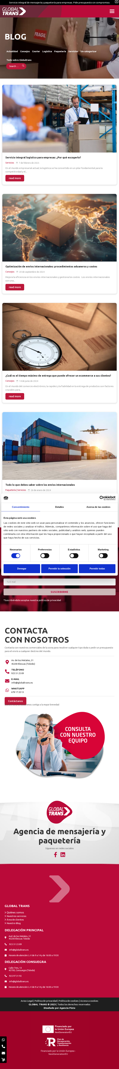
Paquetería (60, 51)
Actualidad (12, 51)
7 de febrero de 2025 (29, 163)
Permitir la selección (59, 568)
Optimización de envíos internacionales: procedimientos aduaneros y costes (51, 266)
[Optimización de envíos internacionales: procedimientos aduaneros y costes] (59, 228)
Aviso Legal (27, 1001)
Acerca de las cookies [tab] (98, 507)
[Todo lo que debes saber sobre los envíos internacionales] (59, 446)
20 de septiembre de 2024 (31, 272)
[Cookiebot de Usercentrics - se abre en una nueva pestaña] (101, 498)
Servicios (73, 51)
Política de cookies (69, 1001)
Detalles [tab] (59, 507)
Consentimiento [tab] (20, 507)
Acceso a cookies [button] (89, 1001)
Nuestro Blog (14, 923)
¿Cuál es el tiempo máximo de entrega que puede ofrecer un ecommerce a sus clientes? (58, 375)
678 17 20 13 (17, 692)
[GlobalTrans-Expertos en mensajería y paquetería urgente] (14, 11)
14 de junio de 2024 (28, 381)
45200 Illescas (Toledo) (23, 663)
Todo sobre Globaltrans (19, 60)
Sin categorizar (88, 51)
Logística (47, 51)
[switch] (44, 555)
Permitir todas (97, 568)
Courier (36, 51)
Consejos (25, 51)
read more (15, 178)
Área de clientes (15, 919)
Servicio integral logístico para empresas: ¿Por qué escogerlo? (43, 157)
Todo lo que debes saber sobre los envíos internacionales (40, 484)
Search (21, 66)
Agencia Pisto (67, 1008)
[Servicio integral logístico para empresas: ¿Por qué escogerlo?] (59, 119)
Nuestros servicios (16, 916)
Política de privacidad (46, 1001)
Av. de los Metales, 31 (22, 660)
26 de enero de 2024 (41, 490)
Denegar (21, 568)
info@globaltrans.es (22, 682)
